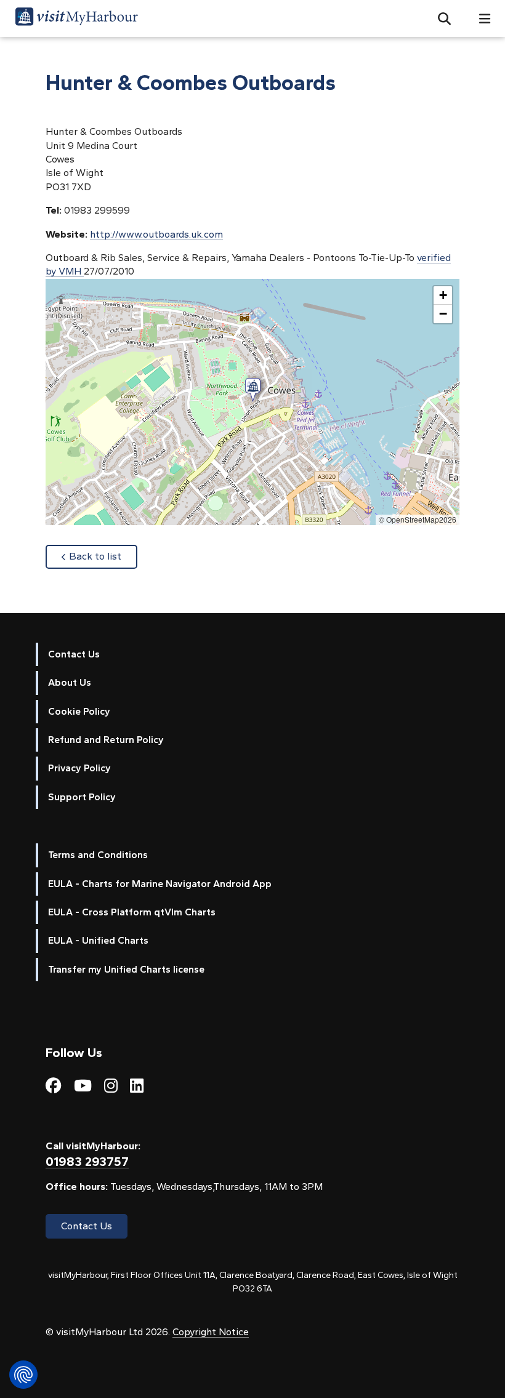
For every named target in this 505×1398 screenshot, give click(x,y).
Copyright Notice (210, 1332)
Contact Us (74, 654)
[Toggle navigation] (479, 18)
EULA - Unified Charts (98, 940)
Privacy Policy (79, 768)
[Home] (76, 18)
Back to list (103, 556)
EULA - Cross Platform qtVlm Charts (132, 912)
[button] (439, 18)
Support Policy (82, 797)
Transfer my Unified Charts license (126, 969)
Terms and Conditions (98, 855)
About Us (69, 682)
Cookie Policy (79, 711)
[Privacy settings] (23, 1374)
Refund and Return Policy (106, 739)
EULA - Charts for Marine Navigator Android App (160, 884)
